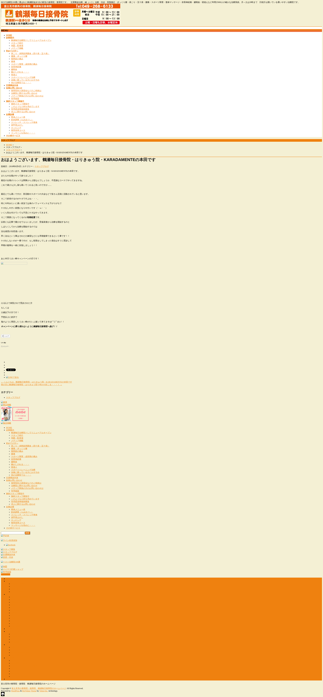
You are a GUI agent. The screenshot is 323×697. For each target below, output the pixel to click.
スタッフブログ (13, 150)
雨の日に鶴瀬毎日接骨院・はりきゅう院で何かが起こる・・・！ (31, 385)
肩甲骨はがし (17, 125)
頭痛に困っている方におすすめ (25, 80)
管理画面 (15, 98)
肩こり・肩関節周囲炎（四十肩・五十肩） (30, 53)
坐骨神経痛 (16, 67)
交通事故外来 (12, 478)
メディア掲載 (17, 48)
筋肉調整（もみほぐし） (22, 120)
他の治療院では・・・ (21, 83)
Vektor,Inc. (43, 691)
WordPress (15, 691)
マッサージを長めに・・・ (23, 133)
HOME (9, 145)
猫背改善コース (18, 130)
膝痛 (13, 61)
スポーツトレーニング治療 (23, 77)
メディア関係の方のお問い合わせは (27, 96)
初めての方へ (12, 443)
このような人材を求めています (25, 106)
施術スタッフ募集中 (20, 104)
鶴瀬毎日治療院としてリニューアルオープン (31, 40)
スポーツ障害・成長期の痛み (24, 64)
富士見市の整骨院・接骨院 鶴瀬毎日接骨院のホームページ (39, 688)
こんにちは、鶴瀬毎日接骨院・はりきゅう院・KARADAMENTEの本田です (36, 382)
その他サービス (13, 528)
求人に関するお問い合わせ (23, 112)
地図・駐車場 (17, 46)
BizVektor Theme (29, 691)
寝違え (14, 75)
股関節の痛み (17, 59)
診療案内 (10, 430)
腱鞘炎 (14, 69)
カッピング (16, 128)
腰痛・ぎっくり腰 (19, 56)
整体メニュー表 (18, 117)
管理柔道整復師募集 (20, 109)
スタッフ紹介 (17, 43)
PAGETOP (5, 574)
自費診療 (10, 507)
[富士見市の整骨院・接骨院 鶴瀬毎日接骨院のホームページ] (60, 25)
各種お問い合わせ (14, 480)
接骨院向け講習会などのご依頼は (26, 91)
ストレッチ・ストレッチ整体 (24, 122)
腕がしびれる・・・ (20, 72)
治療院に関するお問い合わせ (24, 93)
